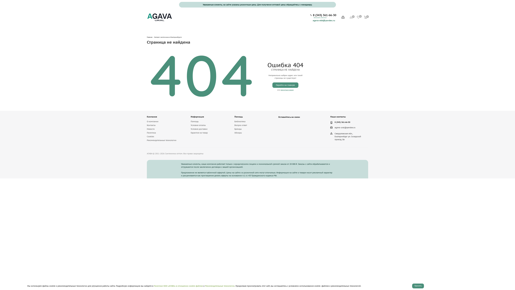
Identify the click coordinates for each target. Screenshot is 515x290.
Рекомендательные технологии (161, 140)
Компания (152, 116)
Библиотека (239, 121)
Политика (151, 133)
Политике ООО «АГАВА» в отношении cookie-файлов (178, 286)
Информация (197, 116)
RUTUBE (294, 123)
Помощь (194, 121)
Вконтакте (281, 123)
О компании (152, 121)
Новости (151, 129)
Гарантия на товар (199, 133)
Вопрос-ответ (240, 125)
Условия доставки (199, 129)
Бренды (238, 129)
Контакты (151, 125)
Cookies (150, 136)
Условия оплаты (198, 125)
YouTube (287, 123)
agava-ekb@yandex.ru (324, 20)
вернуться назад (287, 90)
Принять (418, 286)
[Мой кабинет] (343, 17)
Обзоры (238, 133)
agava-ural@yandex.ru (345, 127)
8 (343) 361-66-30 (324, 15)
